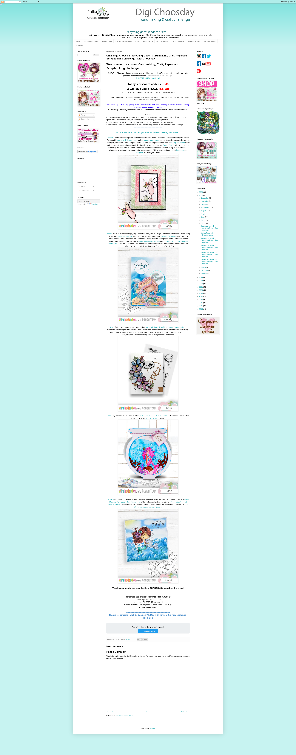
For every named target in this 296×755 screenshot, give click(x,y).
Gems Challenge (178, 41)
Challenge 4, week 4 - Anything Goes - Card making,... (209, 228)
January (204, 273)
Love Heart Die (160, 327)
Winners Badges (194, 41)
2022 (201, 284)
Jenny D (110, 138)
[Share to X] (143, 639)
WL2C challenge (162, 41)
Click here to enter (148, 631)
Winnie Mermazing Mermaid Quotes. (148, 507)
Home (78, 41)
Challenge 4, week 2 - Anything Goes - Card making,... (209, 247)
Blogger (152, 728)
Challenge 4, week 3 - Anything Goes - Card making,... (209, 240)
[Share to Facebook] (145, 639)
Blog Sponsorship (209, 41)
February (204, 270)
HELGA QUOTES (152, 418)
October (204, 204)
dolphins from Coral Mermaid (149, 241)
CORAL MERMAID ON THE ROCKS (154, 416)
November (205, 201)
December (205, 198)
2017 (201, 299)
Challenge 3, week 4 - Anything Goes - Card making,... (209, 261)
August (204, 211)
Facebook (180, 150)
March (203, 267)
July (202, 214)
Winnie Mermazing (125, 236)
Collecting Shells (168, 236)
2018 (201, 296)
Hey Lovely (149, 327)
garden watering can (151, 140)
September (205, 207)
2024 (201, 277)
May (203, 220)
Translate (94, 204)
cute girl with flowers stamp (127, 140)
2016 (201, 303)
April (203, 223)
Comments (84, 119)
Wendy (109, 234)
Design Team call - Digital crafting (207, 234)
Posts (82, 115)
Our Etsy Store (106, 41)
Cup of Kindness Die (177, 327)
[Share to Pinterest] (147, 639)
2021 (201, 287)
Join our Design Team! (123, 41)
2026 (201, 192)
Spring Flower (168, 145)
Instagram (79, 45)
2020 (201, 290)
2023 (201, 281)
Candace (110, 499)
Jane (109, 416)
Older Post (185, 712)
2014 (201, 309)
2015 (201, 306)
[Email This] (138, 639)
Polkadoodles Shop (90, 41)
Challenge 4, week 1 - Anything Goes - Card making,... (209, 254)
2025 (201, 195)
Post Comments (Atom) (125, 716)
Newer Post (111, 712)
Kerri (111, 327)
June (203, 217)
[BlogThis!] (140, 639)
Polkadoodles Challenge (144, 41)
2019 (201, 293)
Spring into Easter (178, 143)
